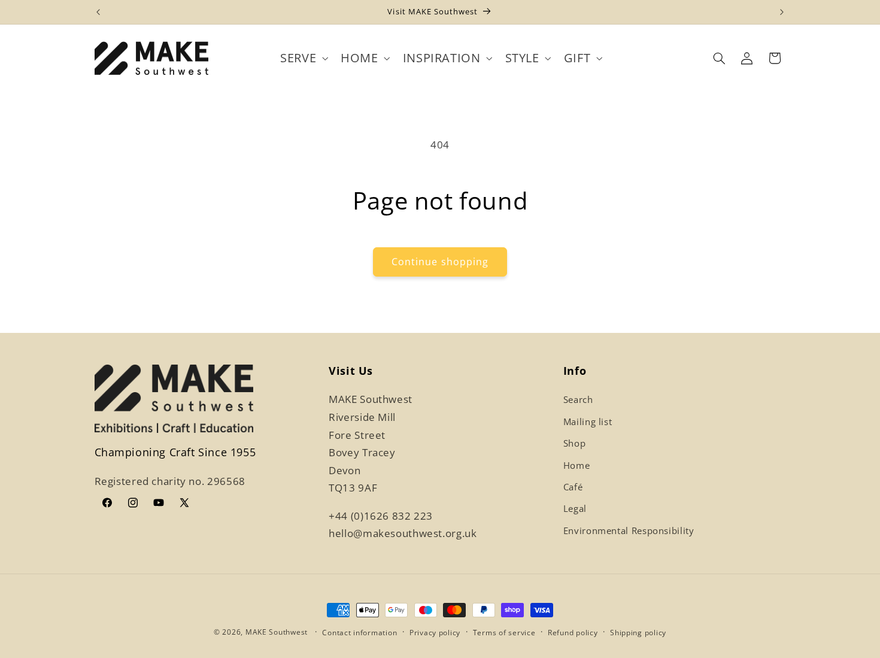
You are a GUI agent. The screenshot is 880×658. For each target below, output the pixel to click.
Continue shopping (440, 261)
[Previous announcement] (98, 12)
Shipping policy (638, 632)
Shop (574, 443)
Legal (575, 508)
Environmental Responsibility (628, 530)
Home (576, 465)
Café (573, 487)
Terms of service (504, 632)
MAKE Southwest (276, 631)
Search (578, 399)
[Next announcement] (782, 12)
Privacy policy (434, 632)
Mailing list (587, 421)
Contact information (359, 632)
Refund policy (573, 632)
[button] (303, 58)
